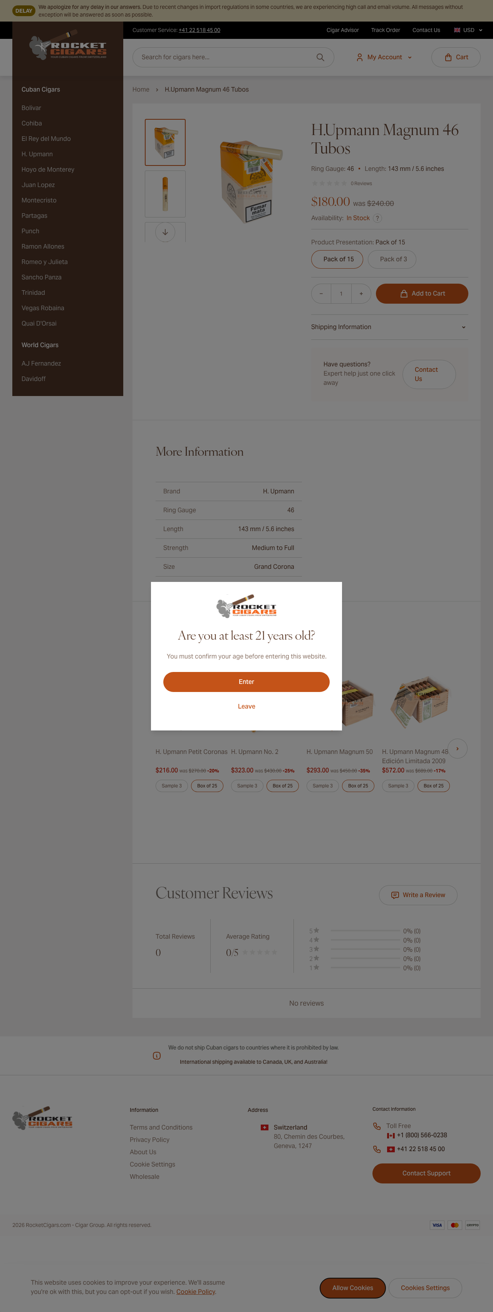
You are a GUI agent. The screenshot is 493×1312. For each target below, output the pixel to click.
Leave (246, 706)
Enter (246, 682)
